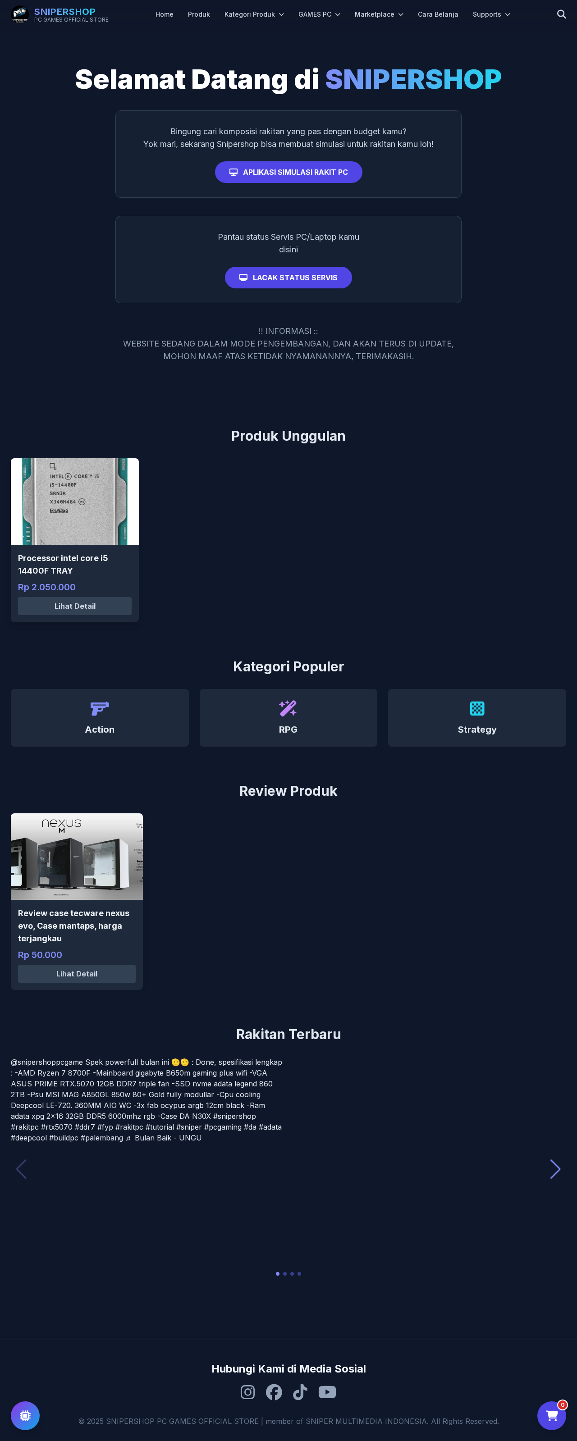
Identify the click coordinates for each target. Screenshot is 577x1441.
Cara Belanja (438, 14)
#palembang (102, 1137)
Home (165, 14)
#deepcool (29, 1137)
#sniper (189, 1126)
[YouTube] (327, 1392)
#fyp (105, 1126)
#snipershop (234, 1116)
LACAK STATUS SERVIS (294, 277)
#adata (270, 1126)
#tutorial (160, 1126)
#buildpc (63, 1137)
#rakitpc (25, 1126)
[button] (277, 1274)
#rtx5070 (57, 1126)
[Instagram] (248, 1392)
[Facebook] (274, 1392)
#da (250, 1126)
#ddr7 (85, 1126)
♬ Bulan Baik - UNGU (163, 1137)
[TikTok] (300, 1392)
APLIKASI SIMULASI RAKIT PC (294, 172)
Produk (199, 14)
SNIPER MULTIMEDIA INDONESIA (366, 1421)
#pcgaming (223, 1126)
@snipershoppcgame (47, 1062)
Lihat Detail (75, 606)
